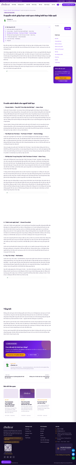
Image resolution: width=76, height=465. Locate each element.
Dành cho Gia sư (58, 43)
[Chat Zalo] (73, 450)
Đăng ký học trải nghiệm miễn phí (15, 354)
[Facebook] (5, 457)
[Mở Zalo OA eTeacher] (8, 447)
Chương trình (21, 4)
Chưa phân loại (58, 41)
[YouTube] (8, 457)
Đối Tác (27, 435)
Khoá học (57, 57)
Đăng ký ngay (63, 78)
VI (57, 4)
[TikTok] (11, 457)
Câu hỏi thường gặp (44, 442)
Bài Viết (9, 10)
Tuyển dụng (46, 4)
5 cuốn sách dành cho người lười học (14, 29)
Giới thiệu (14, 4)
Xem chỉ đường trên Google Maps (63, 454)
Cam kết (28, 4)
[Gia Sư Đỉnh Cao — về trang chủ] (5, 4)
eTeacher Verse (28, 433)
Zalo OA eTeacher (8, 453)
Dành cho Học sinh (59, 46)
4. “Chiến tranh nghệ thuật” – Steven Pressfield (16, 36)
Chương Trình (28, 431)
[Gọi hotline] (73, 458)
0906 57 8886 (62, 1)
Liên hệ (53, 4)
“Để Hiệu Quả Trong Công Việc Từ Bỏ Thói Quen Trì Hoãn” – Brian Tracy (21, 34)
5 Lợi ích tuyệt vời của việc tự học (42, 402)
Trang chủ (5, 10)
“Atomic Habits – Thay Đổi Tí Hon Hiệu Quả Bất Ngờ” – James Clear (20, 31)
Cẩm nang (34, 4)
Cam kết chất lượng (44, 440)
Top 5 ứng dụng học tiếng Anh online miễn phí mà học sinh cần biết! (9, 404)
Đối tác (40, 4)
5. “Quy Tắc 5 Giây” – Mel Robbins (13, 38)
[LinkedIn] (13, 457)
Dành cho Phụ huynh (16, 10)
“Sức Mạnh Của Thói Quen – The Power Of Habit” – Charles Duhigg (21, 33)
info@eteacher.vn (71, 1)
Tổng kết (9, 40)
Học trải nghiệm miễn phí (68, 4)
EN (60, 4)
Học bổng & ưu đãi (59, 54)
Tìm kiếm (57, 25)
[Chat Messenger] (73, 454)
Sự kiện (56, 59)
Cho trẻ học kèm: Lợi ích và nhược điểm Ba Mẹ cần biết (26, 403)
